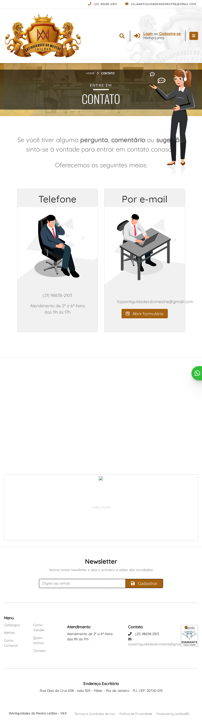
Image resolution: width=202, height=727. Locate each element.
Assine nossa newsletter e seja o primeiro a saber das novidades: (101, 570)
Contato (39, 650)
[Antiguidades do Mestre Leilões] (43, 35)
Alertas (9, 632)
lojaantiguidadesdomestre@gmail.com (163, 4)
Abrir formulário (148, 313)
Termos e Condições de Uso (94, 714)
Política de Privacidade (135, 714)
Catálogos (12, 625)
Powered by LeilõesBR (172, 714)
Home (90, 73)
